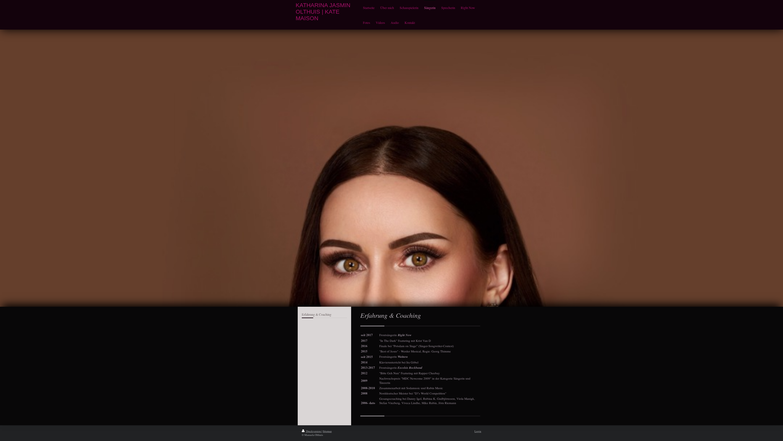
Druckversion (313, 431)
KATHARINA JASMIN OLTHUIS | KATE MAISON (323, 11)
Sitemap (327, 431)
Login (477, 431)
